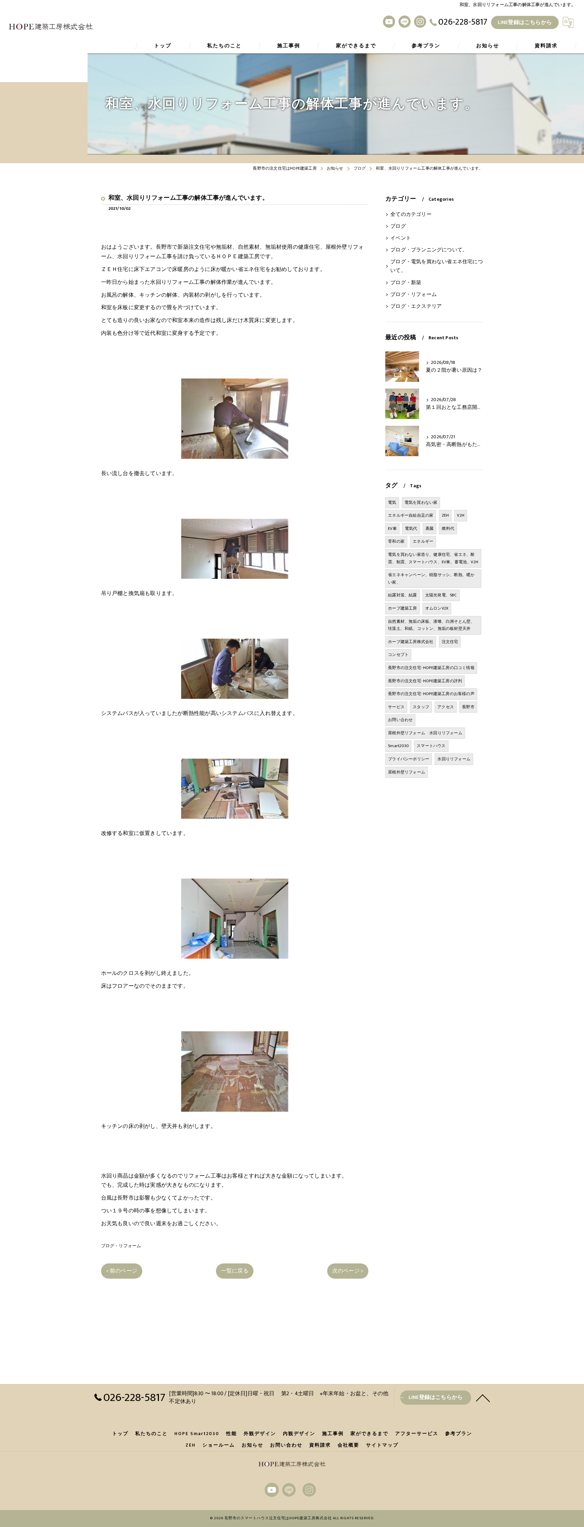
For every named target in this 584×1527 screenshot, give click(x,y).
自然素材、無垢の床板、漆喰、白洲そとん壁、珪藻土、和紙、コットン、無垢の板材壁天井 (431, 625)
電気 (392, 502)
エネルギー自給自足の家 (410, 515)
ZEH (445, 515)
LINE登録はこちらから (525, 22)
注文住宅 (450, 641)
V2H (460, 515)
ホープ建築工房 (402, 608)
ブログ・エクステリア (416, 306)
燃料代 (448, 528)
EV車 (392, 528)
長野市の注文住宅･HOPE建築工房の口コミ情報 (431, 667)
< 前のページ (121, 1270)
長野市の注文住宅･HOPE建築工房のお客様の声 (431, 693)
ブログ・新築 (405, 283)
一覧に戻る (234, 1270)
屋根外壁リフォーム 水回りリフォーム (425, 733)
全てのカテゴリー (411, 215)
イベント (400, 238)
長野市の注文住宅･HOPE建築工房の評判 (425, 681)
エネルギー (423, 541)
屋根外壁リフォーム (406, 772)
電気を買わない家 (421, 502)
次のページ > (347, 1270)
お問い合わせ (400, 719)
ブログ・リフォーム (121, 1246)
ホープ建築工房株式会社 (410, 641)
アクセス (445, 707)
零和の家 (396, 541)
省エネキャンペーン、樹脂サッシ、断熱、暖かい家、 (431, 578)
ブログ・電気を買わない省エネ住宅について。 (436, 266)
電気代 (411, 528)
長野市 (468, 707)
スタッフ (421, 707)
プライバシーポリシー (408, 759)
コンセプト (398, 654)
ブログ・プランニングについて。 (428, 250)
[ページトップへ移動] (483, 1397)
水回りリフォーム (453, 759)
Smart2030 (398, 745)
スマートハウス (431, 745)
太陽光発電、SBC (441, 595)
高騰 (429, 528)
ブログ (398, 226)
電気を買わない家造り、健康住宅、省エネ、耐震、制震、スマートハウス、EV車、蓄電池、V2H (433, 558)
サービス (396, 707)
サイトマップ (382, 1445)
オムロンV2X (436, 608)
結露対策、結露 (402, 595)
